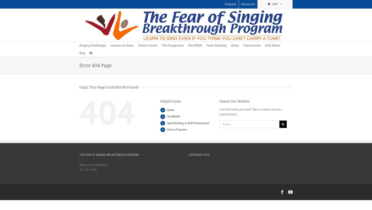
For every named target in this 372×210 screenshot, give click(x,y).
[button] (91, 53)
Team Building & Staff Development (188, 123)
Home (170, 110)
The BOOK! (173, 116)
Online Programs (177, 129)
